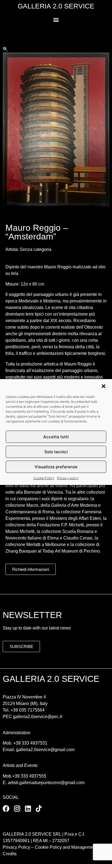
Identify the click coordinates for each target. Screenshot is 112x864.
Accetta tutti (56, 436)
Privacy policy (68, 478)
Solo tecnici (56, 451)
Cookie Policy (43, 478)
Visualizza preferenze (56, 466)
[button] (103, 386)
